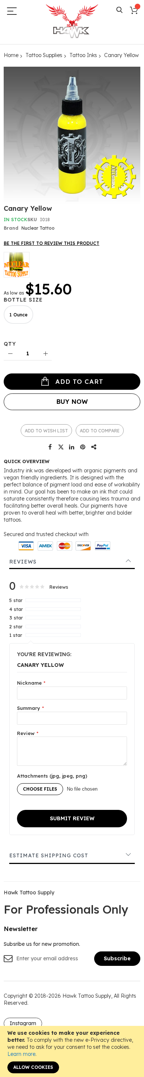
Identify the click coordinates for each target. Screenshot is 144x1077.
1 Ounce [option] (18, 315)
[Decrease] (10, 354)
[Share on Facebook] (50, 447)
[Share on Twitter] (61, 447)
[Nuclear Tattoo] (17, 264)
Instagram (23, 1023)
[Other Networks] (94, 447)
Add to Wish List (46, 430)
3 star (16, 618)
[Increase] (45, 354)
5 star (16, 600)
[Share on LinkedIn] (72, 447)
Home (11, 55)
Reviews (23, 561)
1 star (15, 635)
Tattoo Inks (83, 55)
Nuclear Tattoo (38, 228)
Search (119, 10)
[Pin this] (83, 447)
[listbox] (74, 315)
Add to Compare (100, 430)
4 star (16, 609)
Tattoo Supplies (43, 55)
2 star (16, 626)
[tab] (72, 561)
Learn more (21, 1054)
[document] (72, 1051)
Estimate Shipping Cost (48, 855)
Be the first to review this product (51, 243)
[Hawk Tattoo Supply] (72, 21)
